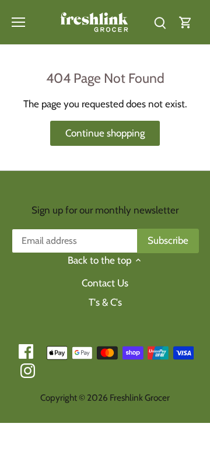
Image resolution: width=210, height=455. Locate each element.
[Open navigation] (18, 22)
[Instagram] (27, 370)
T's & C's (105, 302)
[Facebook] (26, 351)
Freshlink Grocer (140, 397)
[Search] (160, 22)
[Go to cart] (185, 22)
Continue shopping (105, 133)
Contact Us (105, 283)
